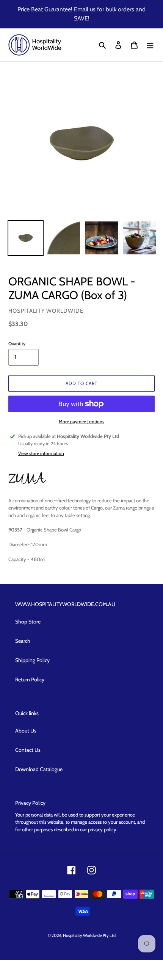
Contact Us (28, 749)
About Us (25, 730)
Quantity (16, 343)
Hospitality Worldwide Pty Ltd (89, 935)
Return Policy (29, 679)
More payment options (81, 421)
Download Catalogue (39, 769)
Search (22, 640)
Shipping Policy (32, 660)
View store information (41, 453)
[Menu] (150, 45)
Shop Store (28, 621)
